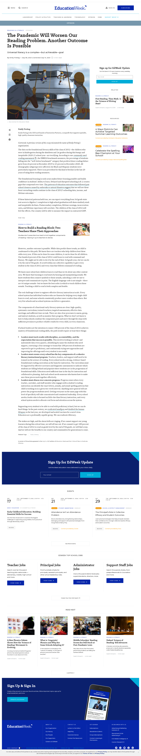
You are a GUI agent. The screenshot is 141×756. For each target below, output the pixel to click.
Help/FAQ (71, 731)
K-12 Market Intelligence (119, 738)
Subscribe (125, 8)
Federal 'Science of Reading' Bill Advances (116, 641)
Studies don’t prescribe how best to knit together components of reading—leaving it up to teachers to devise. (41, 236)
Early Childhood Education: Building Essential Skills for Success (24, 513)
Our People (49, 735)
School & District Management (114, 508)
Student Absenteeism (65, 508)
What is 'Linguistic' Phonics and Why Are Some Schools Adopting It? (52, 642)
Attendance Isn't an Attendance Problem (66, 513)
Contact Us (72, 724)
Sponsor (98, 126)
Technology (80, 17)
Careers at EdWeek (51, 741)
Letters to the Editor (74, 728)
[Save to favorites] (9, 134)
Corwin (76, 528)
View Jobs (15, 583)
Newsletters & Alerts (96, 731)
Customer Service (73, 735)
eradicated (52, 409)
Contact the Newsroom (75, 738)
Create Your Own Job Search (70, 598)
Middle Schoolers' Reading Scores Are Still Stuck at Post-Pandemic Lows (85, 642)
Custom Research (117, 742)
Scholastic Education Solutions (118, 138)
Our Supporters (50, 738)
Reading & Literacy (15, 30)
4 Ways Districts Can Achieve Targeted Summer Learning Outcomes (111, 131)
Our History (49, 731)
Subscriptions (94, 728)
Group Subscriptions (96, 735)
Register (11, 527)
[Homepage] (70, 8)
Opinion (91, 17)
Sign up (90, 475)
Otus (119, 528)
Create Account (17, 699)
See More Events (70, 543)
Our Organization (51, 728)
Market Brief (111, 17)
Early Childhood (13, 508)
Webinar (77, 508)
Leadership (28, 17)
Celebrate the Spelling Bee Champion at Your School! (107, 153)
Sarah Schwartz (100, 107)
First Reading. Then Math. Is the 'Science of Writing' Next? (108, 101)
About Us (49, 724)
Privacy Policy (78, 748)
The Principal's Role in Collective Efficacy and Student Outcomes (110, 513)
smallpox (60, 409)
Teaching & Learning (63, 17)
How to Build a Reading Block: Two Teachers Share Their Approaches (39, 229)
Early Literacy (34, 434)
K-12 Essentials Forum (28, 508)
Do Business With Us (119, 724)
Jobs (100, 17)
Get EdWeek (94, 724)
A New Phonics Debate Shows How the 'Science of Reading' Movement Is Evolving (19, 644)
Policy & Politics (43, 17)
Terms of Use (65, 748)
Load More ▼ (70, 673)
